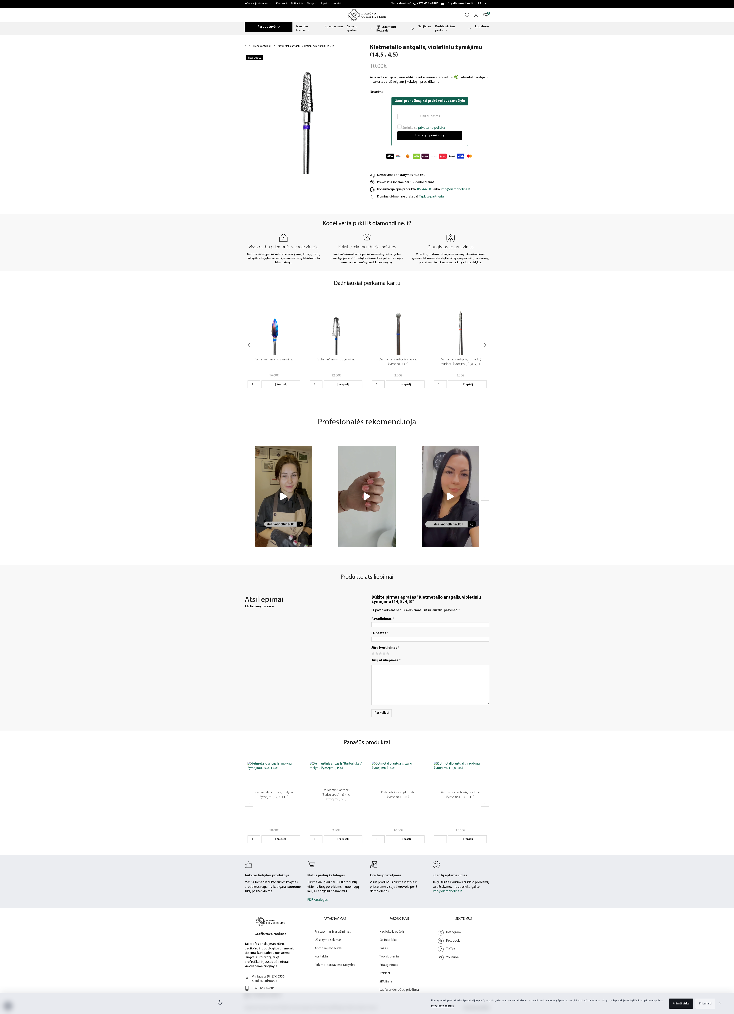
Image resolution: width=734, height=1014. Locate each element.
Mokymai (312, 3)
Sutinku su (423, 128)
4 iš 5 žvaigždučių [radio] (383, 652)
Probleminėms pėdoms (445, 28)
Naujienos (424, 26)
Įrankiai (384, 973)
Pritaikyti (705, 1003)
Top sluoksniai (389, 956)
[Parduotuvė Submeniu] (278, 27)
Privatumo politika (442, 1006)
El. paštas (380, 633)
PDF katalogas (317, 900)
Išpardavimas (334, 26)
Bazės (383, 948)
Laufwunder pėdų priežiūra (399, 990)
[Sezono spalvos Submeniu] (371, 28)
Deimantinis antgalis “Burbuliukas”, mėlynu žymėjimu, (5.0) (336, 795)
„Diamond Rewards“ (386, 28)
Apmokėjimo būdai (328, 948)
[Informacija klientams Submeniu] (271, 3)
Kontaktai (281, 3)
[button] (485, 15)
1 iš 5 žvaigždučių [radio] (372, 652)
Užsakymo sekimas (328, 940)
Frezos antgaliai (262, 46)
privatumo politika (431, 128)
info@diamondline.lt (459, 3)
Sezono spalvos (352, 28)
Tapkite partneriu (431, 196)
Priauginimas (388, 965)
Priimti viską (681, 1003)
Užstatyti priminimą (429, 135)
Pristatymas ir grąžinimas (333, 932)
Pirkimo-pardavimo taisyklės (335, 965)
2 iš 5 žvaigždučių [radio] (376, 652)
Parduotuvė (266, 27)
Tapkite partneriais (331, 3)
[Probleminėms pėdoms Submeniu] (469, 28)
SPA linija (385, 981)
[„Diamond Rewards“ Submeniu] (412, 29)
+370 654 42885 (427, 3)
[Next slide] (485, 345)
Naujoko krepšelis (302, 28)
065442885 (425, 189)
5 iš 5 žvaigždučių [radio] (387, 652)
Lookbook (482, 26)
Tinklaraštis (297, 3)
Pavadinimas (382, 619)
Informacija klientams (257, 3)
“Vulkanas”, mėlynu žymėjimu (273, 359)
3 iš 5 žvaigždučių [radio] (380, 652)
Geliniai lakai (388, 940)
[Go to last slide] (249, 345)
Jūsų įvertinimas (385, 648)
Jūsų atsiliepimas (386, 660)
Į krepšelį (281, 384)
